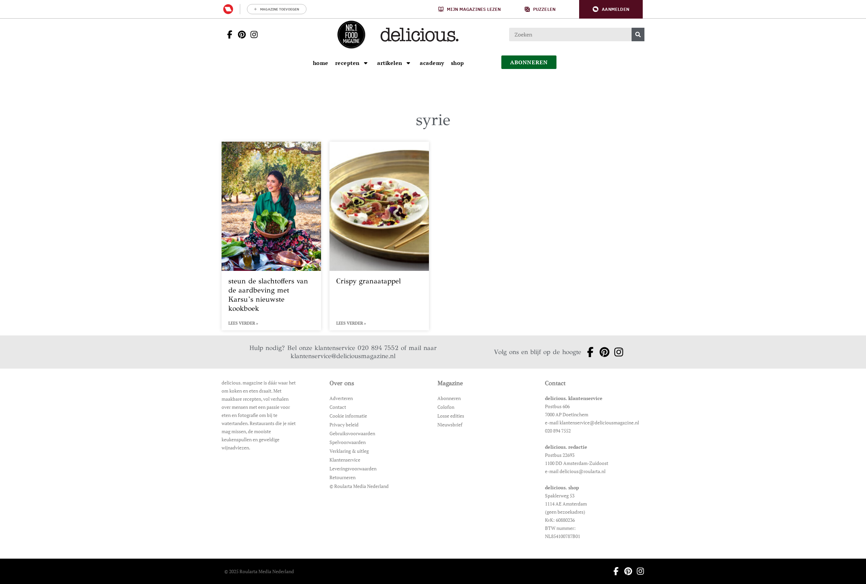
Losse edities (450, 416)
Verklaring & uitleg (349, 451)
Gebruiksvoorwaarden (352, 433)
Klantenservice (344, 460)
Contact (337, 407)
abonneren (529, 62)
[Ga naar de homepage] (351, 34)
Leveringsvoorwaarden (353, 468)
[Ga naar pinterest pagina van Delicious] (240, 34)
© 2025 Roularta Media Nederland (259, 571)
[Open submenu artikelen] (408, 63)
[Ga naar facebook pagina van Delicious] (228, 34)
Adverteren (341, 398)
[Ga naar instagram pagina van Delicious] (252, 34)
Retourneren (342, 477)
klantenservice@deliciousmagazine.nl (343, 356)
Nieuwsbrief (449, 424)
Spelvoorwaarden (347, 442)
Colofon (445, 407)
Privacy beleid (344, 424)
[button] (611, 9)
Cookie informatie (348, 416)
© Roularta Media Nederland (359, 486)
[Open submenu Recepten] (365, 63)
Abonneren (449, 398)
